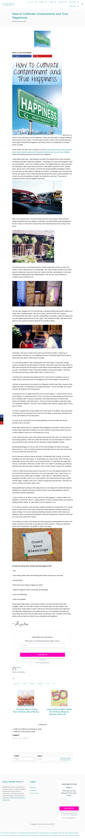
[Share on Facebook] (1, 416)
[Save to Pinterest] (1, 423)
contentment (16, 683)
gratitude (32, 683)
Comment (16, 735)
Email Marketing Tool (45, 662)
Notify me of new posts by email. (24, 731)
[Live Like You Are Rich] (10, 4)
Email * (40, 756)
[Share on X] (1, 419)
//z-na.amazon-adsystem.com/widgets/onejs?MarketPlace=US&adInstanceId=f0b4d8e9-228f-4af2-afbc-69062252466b (39, 833)
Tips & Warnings (21, 672)
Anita (20, 667)
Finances (14, 672)
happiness (40, 683)
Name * (17, 756)
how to (48, 683)
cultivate (24, 683)
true (54, 683)
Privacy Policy (42, 659)
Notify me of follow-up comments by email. (28, 729)
